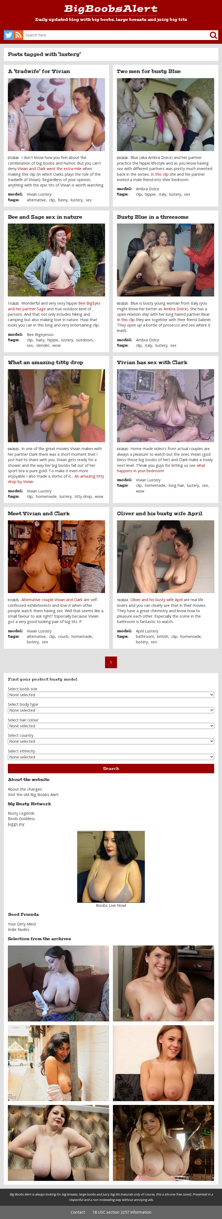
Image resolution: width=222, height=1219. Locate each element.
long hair (176, 485)
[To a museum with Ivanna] (163, 1142)
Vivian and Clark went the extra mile (49, 168)
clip (52, 199)
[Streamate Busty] (111, 867)
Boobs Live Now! (111, 905)
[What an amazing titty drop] (56, 405)
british (162, 636)
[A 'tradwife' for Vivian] (56, 114)
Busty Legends (21, 813)
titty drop (83, 496)
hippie (150, 194)
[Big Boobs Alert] (111, 10)
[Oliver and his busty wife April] (165, 556)
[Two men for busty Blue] (165, 114)
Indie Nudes (18, 929)
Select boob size (22, 688)
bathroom (145, 636)
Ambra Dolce (147, 188)
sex (89, 199)
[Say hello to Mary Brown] (58, 1142)
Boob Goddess (21, 818)
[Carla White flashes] (58, 1062)
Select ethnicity (21, 751)
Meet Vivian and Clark (39, 514)
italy (162, 194)
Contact (78, 1212)
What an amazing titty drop (45, 362)
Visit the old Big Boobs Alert (33, 794)
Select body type (23, 704)
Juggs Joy (16, 824)
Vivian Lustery (39, 194)
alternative (36, 199)
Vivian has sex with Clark (152, 362)
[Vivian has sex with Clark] (165, 405)
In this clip (160, 174)
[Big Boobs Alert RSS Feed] (18, 35)
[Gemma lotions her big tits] (58, 982)
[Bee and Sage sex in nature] (56, 260)
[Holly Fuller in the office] (163, 982)
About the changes (25, 789)
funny (63, 199)
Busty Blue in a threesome (153, 217)
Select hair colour (23, 719)
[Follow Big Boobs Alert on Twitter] (9, 35)
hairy (40, 339)
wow (56, 345)
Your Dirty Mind (22, 924)
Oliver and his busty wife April (159, 514)
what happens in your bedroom (161, 468)
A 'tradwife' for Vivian (39, 71)
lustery (77, 199)
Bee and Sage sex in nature (45, 217)
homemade (46, 496)
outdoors (84, 339)
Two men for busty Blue (149, 71)
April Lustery (147, 631)
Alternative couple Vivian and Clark (52, 599)
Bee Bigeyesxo (40, 334)
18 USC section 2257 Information (122, 1212)
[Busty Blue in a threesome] (165, 260)
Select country (20, 735)
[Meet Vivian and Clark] (56, 556)
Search (111, 768)
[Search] (209, 35)
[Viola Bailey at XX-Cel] (163, 1062)
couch (63, 636)
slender (42, 345)
